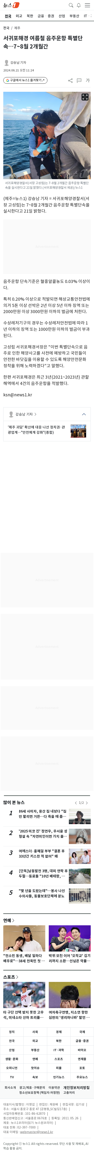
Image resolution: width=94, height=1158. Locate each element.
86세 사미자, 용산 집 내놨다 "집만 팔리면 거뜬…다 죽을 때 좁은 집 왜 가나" (42, 816)
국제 (82, 1032)
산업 (12, 1050)
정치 (12, 1032)
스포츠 (9, 977)
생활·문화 (11, 1059)
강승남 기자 (18, 63)
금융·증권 (82, 1041)
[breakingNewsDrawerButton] (79, 5)
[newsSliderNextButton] (87, 803)
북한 (59, 1041)
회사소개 (10, 1088)
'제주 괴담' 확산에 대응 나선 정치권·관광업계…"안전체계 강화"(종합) (36, 430)
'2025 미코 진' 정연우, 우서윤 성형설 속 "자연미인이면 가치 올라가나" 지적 (43, 836)
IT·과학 (59, 1050)
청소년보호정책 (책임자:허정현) (39, 1093)
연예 (7, 920)
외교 (35, 1041)
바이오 (82, 1050)
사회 (35, 1032)
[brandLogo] (11, 5)
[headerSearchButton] (71, 5)
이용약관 (54, 1088)
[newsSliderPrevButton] (76, 803)
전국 (6, 28)
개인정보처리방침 (76, 1087)
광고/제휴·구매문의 (32, 1088)
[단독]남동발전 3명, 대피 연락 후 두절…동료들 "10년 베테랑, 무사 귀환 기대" (43, 876)
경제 (59, 1032)
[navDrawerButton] (87, 5)
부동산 (35, 1050)
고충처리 (69, 1093)
